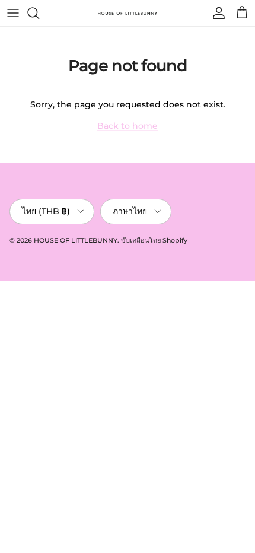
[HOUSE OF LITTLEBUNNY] (127, 13)
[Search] (39, 13)
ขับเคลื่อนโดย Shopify (154, 240)
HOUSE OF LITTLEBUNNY (75, 240)
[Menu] (13, 13)
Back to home (127, 125)
